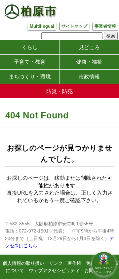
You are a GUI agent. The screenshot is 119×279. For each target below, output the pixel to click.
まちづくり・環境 (30, 76)
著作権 (74, 263)
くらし (30, 47)
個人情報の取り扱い (23, 263)
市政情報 (89, 76)
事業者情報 (105, 26)
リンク (56, 263)
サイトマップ (74, 26)
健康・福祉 (89, 62)
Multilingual (42, 26)
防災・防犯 (59, 91)
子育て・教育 (30, 62)
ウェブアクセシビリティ (54, 270)
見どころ (89, 47)
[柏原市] (30, 10)
